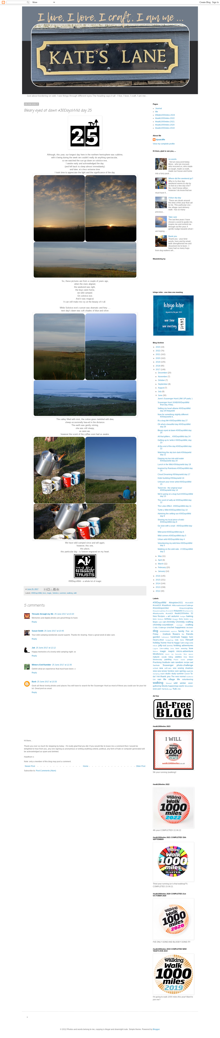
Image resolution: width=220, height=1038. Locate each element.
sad (191, 662)
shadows (189, 668)
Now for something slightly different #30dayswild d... (173, 415)
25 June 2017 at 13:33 (47, 682)
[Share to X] (51, 589)
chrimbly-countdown (163, 624)
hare (191, 637)
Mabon (155, 651)
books (186, 619)
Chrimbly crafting (184, 621)
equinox (174, 631)
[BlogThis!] (48, 589)
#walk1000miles (182, 613)
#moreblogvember (161, 608)
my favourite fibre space (182, 654)
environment (165, 631)
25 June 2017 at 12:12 (46, 648)
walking (70, 593)
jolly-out (162, 645)
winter (183, 683)
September (163, 384)
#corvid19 (189, 603)
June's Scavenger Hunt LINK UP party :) (175, 398)
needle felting (167, 657)
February (162, 567)
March (161, 564)
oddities (178, 657)
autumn (175, 616)
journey (170, 645)
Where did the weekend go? (180, 178)
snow (164, 671)
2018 (158, 366)
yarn (159, 689)
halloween (165, 637)
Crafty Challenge (159, 627)
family (181, 631)
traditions (189, 676)
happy (184, 637)
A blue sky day (174, 198)
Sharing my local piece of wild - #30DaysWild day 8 (171, 521)
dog (155, 631)
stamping (156, 674)
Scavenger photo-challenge (178, 665)
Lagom (155, 648)
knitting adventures (183, 645)
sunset (187, 674)
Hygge (177, 643)
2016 (158, 576)
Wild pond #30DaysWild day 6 (171, 532)
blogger (175, 619)
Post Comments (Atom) (46, 771)
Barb (34, 682)
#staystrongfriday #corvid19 (163, 611)
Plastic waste (179, 659)
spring (182, 671)
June (160, 395)
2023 (158, 347)
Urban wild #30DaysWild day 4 (171, 539)
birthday (168, 619)
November (163, 376)
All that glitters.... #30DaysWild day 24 (174, 436)
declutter (189, 627)
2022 (158, 351)
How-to (170, 643)
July (160, 391)
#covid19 (157, 605)
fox (183, 634)
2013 (158, 587)
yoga (170, 689)
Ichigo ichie (188, 643)
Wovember (189, 686)
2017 (158, 369)
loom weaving (181, 648)
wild (75, 593)
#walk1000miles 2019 (165, 128)
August (161, 388)
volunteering (187, 679)
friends (189, 634)
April (160, 560)
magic (49, 593)
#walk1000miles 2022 (165, 118)
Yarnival (165, 689)
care (160, 622)
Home (85, 766)
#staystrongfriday (186, 608)
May (160, 556)
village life (174, 679)
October (161, 380)
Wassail (169, 683)
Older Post (140, 766)
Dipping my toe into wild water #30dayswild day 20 (171, 459)
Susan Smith (37, 631)
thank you (172, 236)
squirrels (189, 671)
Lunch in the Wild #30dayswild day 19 (174, 464)
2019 (158, 362)
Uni (154, 679)
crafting (189, 624)
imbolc (155, 645)
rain (173, 662)
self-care (167, 668)
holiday (156, 642)
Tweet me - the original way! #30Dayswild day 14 (170, 489)
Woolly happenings (170, 686)
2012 (158, 591)
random (179, 662)
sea (161, 668)
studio (168, 674)
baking (189, 616)
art (169, 616)
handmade (175, 637)
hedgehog (169, 640)
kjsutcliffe (160, 139)
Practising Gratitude (161, 662)
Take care (172, 217)
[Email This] (45, 589)
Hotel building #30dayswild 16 (171, 478)
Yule (174, 688)
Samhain (156, 665)
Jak (33, 648)
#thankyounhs (187, 611)
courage (180, 625)
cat (164, 621)
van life (162, 679)
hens (182, 640)
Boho (181, 619)
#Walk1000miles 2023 (165, 115)
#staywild (178, 611)
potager (190, 659)
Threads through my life (42, 614)
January (162, 571)
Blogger (156, 1029)
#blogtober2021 (176, 602)
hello (176, 640)
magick (171, 651)
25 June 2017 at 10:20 (64, 614)
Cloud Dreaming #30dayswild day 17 (174, 474)
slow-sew (157, 671)
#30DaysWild (36, 593)
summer (63, 593)
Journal (158, 108)
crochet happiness (176, 627)
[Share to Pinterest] (57, 589)
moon (167, 654)
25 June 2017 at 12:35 (62, 665)
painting (168, 659)
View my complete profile (164, 144)
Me (156, 112)
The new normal (178, 676)
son (177, 671)
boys (155, 621)
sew (174, 668)
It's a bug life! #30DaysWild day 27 (173, 420)
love (44, 593)
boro (191, 619)
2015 (158, 580)
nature (156, 656)
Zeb (179, 689)
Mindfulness (158, 654)
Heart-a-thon (158, 640)
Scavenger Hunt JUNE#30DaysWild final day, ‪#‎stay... (173, 403)
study (173, 674)
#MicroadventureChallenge (182, 605)
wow (155, 689)
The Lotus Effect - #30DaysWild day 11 (174, 506)
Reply (34, 622)
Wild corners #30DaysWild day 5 (172, 536)
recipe (186, 662)
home (164, 642)
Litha (172, 648)
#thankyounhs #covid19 (163, 613)
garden (156, 637)
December (163, 373)
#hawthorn (166, 605)
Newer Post (30, 766)
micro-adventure (184, 651)
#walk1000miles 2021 (165, 121)
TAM (158, 676)
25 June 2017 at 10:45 (54, 631)
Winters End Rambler (41, 665)
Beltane (160, 619)
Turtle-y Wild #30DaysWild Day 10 (173, 510)
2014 (158, 583)
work (181, 686)
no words (172, 159)
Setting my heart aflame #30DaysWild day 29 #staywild (174, 409)
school (155, 668)
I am (182, 643)
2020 (158, 358)
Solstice (56, 593)
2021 (158, 354)
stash (162, 674)
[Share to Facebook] (54, 589)
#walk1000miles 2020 (165, 125)
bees (155, 619)
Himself (189, 639)
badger (183, 616)
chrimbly (170, 621)
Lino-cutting (164, 648)
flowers (176, 634)
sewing (181, 668)
